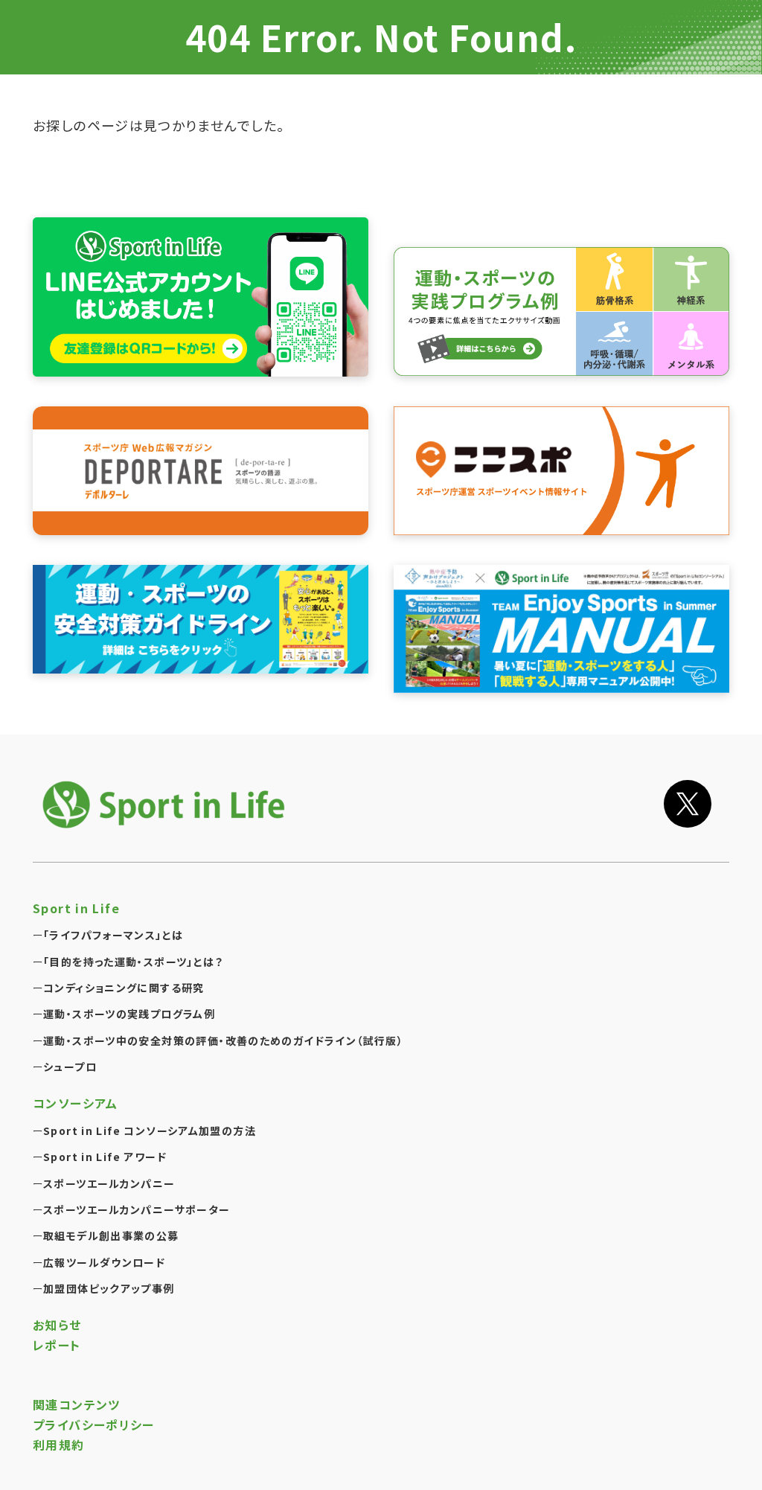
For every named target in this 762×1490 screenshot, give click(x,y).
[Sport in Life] (167, 804)
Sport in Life (76, 908)
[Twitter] (687, 804)
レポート (57, 1345)
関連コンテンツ (77, 1404)
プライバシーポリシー (94, 1424)
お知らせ (57, 1325)
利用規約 (59, 1445)
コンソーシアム (75, 1103)
